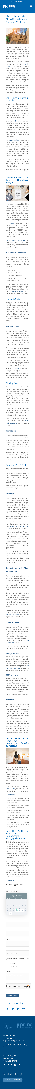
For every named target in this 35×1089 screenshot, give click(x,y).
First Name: (9, 921)
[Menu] (30, 5)
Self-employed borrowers (15, 240)
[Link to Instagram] (15, 1065)
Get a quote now (12, 1080)
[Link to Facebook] (5, 1065)
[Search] (26, 5)
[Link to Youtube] (18, 1065)
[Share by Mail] (23, 1008)
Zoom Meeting (13, 966)
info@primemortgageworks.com (14, 1041)
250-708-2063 (10, 1036)
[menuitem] (26, 5)
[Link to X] (8, 1065)
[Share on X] (13, 1008)
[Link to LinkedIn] (12, 1065)
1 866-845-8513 (10, 1038)
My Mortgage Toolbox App (17, 1)
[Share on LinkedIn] (18, 1008)
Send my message (12, 995)
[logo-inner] (9, 6)
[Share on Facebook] (8, 1008)
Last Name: (9, 930)
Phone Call (12, 963)
